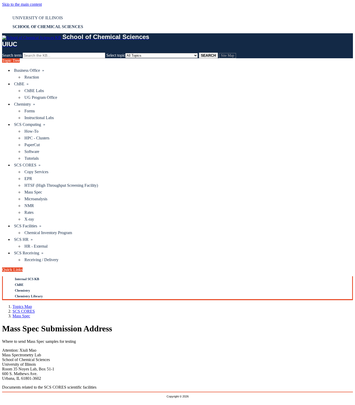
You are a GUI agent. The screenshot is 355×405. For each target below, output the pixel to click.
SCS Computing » (29, 124)
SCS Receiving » (28, 253)
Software (31, 151)
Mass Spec (33, 192)
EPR (28, 178)
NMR (29, 205)
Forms (29, 111)
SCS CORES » (27, 165)
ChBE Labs (34, 90)
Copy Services (36, 172)
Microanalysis (35, 199)
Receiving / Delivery (41, 260)
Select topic (115, 55)
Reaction (31, 77)
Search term (12, 55)
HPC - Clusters (36, 138)
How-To (31, 131)
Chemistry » (24, 104)
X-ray (29, 219)
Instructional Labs (39, 117)
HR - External (36, 246)
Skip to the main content (22, 4)
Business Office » (29, 70)
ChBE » (21, 84)
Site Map (227, 55)
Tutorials (31, 158)
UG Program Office (40, 97)
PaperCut (32, 145)
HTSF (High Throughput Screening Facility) (61, 185)
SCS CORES (23, 311)
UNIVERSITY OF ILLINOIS (37, 18)
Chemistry (22, 290)
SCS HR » (23, 239)
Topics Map (22, 306)
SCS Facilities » (27, 226)
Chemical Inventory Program (48, 232)
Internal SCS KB (27, 279)
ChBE (19, 285)
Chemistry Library (29, 296)
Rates (29, 212)
